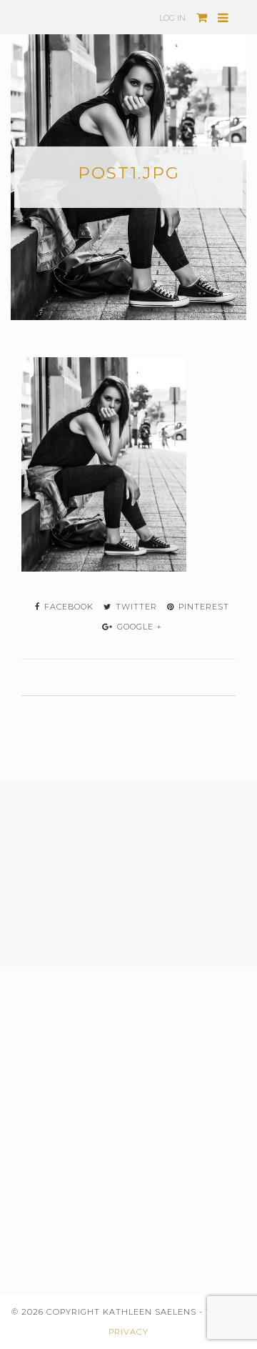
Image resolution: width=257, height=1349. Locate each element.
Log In (172, 18)
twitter (135, 607)
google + (138, 627)
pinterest (202, 607)
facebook (67, 607)
